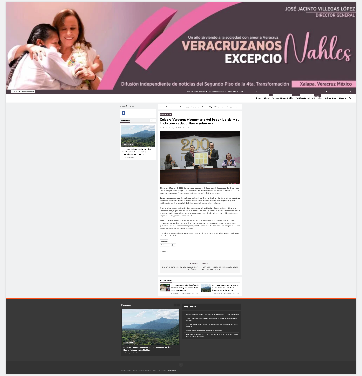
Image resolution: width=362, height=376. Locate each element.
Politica (320, 98)
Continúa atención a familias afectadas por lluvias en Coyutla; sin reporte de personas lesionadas (185, 287)
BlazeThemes (172, 370)
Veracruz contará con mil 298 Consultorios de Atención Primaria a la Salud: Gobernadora (212, 315)
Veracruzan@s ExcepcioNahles (283, 97)
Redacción (164, 128)
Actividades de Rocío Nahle (306, 97)
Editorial (267, 97)
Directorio (342, 98)
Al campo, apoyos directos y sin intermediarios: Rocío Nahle (225, 91)
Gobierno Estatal (330, 98)
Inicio (259, 98)
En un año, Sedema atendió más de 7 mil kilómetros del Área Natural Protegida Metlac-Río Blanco (225, 287)
